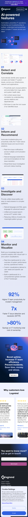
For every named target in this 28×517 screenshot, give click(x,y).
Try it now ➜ (13, 375)
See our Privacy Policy (7, 503)
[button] (26, 9)
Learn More (14, 4)
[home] (5, 9)
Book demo (20, 9)
